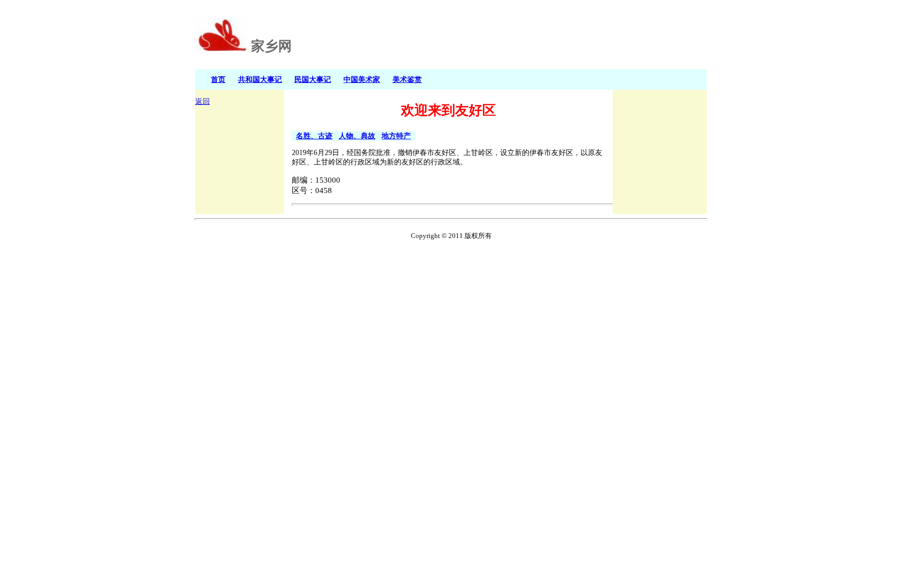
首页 (218, 79)
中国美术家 (361, 79)
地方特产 (396, 136)
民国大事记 (312, 79)
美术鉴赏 (407, 79)
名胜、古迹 (314, 136)
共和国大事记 (260, 79)
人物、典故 (357, 136)
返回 (202, 101)
